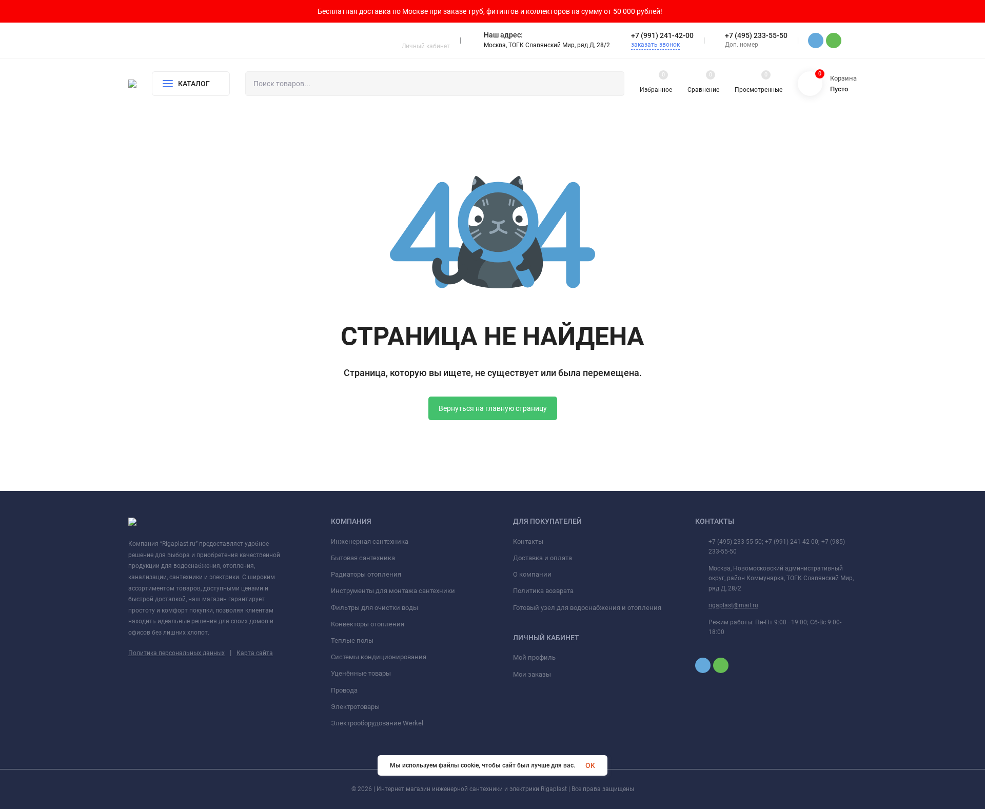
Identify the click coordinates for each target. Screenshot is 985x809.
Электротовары (355, 707)
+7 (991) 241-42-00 (662, 35)
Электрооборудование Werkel (377, 723)
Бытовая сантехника (363, 558)
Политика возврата (543, 591)
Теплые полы (352, 640)
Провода (344, 690)
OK (590, 765)
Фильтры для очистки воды (374, 607)
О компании (532, 574)
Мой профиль (534, 657)
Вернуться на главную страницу (493, 408)
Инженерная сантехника (369, 541)
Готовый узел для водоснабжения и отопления (587, 607)
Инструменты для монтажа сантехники (393, 591)
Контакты (528, 541)
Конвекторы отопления (367, 624)
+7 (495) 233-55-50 (756, 35)
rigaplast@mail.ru (733, 605)
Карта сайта (255, 653)
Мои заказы (532, 674)
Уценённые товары (361, 673)
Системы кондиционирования (378, 657)
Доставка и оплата (542, 558)
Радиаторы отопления (366, 574)
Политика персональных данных (176, 653)
